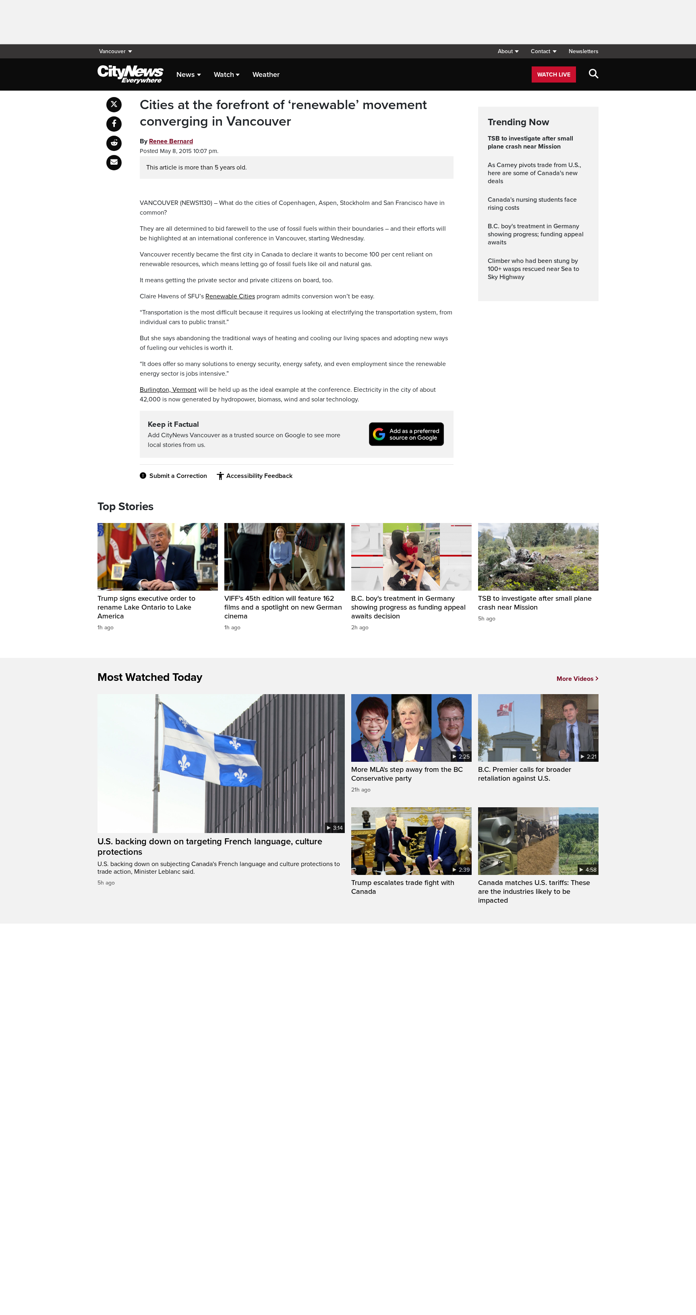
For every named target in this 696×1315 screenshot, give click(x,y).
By (166, 141)
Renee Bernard (171, 141)
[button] (508, 51)
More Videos (575, 679)
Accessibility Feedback (259, 476)
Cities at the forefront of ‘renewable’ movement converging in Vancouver (283, 113)
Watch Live (553, 74)
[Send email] (114, 162)
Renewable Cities (230, 296)
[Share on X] (114, 104)
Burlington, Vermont (168, 390)
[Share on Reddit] (114, 143)
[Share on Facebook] (114, 124)
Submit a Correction (178, 476)
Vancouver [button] (112, 51)
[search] (594, 74)
